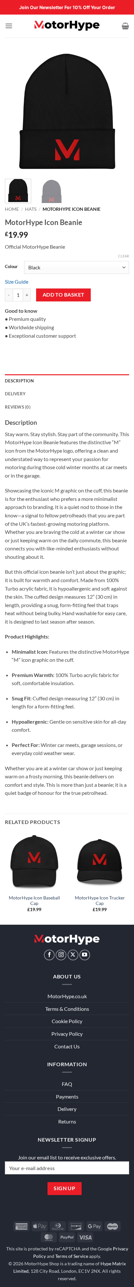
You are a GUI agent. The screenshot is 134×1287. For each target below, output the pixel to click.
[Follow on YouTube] (84, 955)
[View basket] (125, 26)
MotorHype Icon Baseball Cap (34, 900)
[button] (9, 26)
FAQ (67, 1084)
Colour (11, 267)
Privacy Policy (67, 1034)
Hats (30, 209)
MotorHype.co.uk (67, 996)
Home (12, 209)
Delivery (67, 1109)
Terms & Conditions (67, 1009)
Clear (123, 256)
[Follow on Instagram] (61, 955)
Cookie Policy (67, 1021)
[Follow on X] (73, 955)
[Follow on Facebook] (49, 955)
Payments (67, 1096)
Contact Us (67, 1046)
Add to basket (64, 295)
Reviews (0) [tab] (18, 407)
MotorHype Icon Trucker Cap (100, 900)
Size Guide (16, 281)
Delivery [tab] (15, 393)
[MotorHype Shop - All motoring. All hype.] (67, 26)
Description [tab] (19, 380)
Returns (67, 1121)
